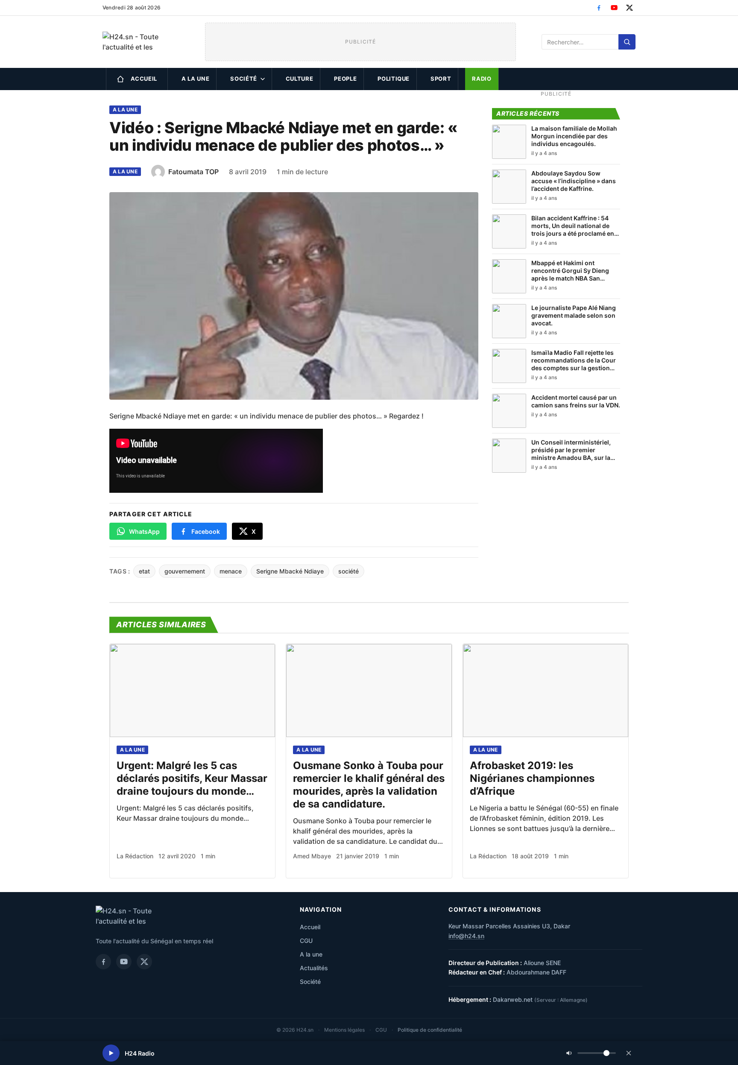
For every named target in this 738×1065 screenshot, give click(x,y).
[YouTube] (614, 8)
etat (144, 571)
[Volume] (591, 1053)
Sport (440, 78)
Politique (394, 78)
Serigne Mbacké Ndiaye (290, 571)
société (348, 571)
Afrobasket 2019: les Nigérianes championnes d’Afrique (532, 778)
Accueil (144, 78)
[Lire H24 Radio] (111, 1053)
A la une (195, 78)
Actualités (314, 967)
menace (231, 571)
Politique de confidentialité (430, 1030)
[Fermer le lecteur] (629, 1053)
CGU (306, 940)
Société (243, 78)
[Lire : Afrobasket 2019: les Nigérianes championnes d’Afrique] (545, 690)
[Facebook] (599, 8)
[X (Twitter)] (630, 8)
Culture (299, 78)
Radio (481, 78)
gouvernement (184, 571)
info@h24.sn (466, 935)
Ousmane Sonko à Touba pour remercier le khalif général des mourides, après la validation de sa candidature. (369, 784)
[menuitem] (137, 79)
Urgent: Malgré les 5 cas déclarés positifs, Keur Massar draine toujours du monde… (192, 778)
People (345, 78)
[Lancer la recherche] (627, 42)
